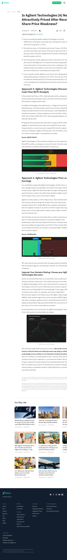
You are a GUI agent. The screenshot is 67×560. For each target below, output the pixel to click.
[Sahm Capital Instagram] (56, 494)
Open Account (56, 3)
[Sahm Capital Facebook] (50, 494)
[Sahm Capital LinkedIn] (62, 494)
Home (8, 12)
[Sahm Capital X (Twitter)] (53, 494)
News (13, 12)
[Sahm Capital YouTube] (59, 494)
